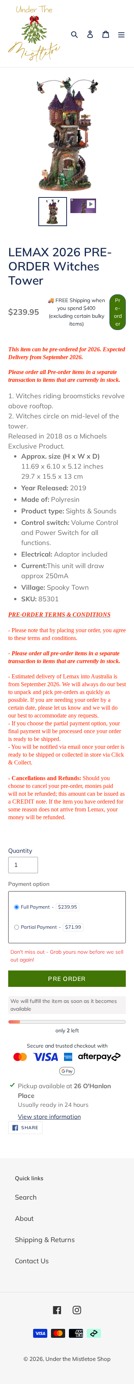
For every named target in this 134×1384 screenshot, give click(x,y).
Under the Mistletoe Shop (78, 1358)
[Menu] (121, 33)
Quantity (20, 850)
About (24, 1218)
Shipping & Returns (45, 1239)
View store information (49, 1116)
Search (26, 1197)
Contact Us (32, 1261)
